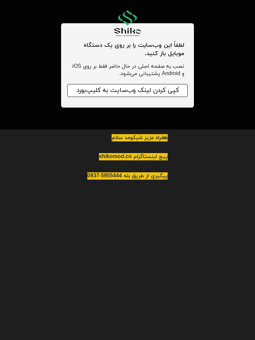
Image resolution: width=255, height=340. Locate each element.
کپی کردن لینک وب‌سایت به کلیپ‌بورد (127, 90)
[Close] (163, 137)
